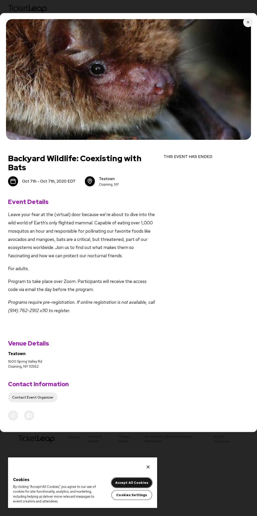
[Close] (148, 466)
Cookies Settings (131, 495)
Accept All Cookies (131, 483)
